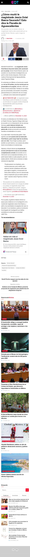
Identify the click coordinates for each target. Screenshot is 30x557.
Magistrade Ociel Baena (8, 268)
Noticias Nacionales (8, 441)
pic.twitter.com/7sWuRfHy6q (11, 112)
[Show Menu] (2, 2)
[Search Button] (28, 2)
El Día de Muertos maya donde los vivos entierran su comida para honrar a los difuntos (14, 416)
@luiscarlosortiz (7, 111)
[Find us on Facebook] (13, 549)
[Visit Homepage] (15, 2)
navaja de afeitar (20, 268)
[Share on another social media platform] (25, 59)
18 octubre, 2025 (6, 330)
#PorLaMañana (7, 189)
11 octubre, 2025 (6, 390)
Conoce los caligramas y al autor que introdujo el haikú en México (18, 529)
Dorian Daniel (10, 263)
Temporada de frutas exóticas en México (18, 515)
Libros (4, 319)
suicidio (4, 270)
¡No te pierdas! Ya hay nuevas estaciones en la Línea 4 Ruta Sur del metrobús (18, 536)
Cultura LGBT (14, 11)
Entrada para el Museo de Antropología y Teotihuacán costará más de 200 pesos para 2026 (14, 356)
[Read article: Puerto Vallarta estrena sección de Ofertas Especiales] (15, 463)
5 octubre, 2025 (5, 450)
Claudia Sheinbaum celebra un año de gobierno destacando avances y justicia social (14, 446)
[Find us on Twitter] (17, 550)
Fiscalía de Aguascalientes (9, 265)
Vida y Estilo (7, 11)
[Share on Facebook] (11, 59)
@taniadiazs (18, 109)
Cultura (4, 351)
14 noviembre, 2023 (19, 38)
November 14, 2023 (21, 116)
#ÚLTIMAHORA (9, 98)
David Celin (9, 38)
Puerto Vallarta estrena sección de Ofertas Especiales (12, 475)
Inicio (2, 11)
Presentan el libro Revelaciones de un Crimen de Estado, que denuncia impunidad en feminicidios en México (13, 386)
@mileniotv (17, 111)
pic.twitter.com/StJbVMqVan (20, 191)
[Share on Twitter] (18, 59)
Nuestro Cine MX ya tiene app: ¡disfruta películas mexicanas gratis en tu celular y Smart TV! (18, 507)
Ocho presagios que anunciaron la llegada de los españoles (18, 522)
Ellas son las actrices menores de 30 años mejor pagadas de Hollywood (19, 500)
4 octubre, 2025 (5, 478)
